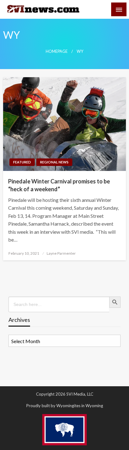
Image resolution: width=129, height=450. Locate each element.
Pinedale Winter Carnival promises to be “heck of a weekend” (59, 185)
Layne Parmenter (61, 253)
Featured (22, 162)
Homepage (57, 51)
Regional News (54, 162)
